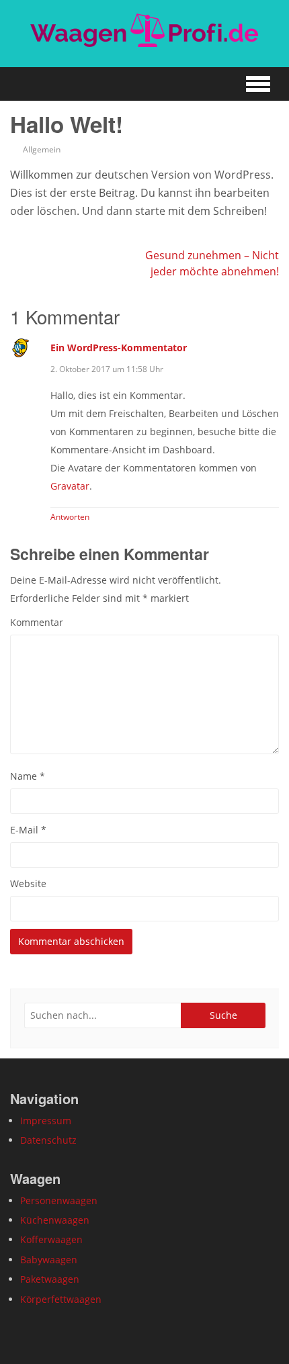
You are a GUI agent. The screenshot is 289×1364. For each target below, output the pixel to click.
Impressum (45, 1120)
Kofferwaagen (51, 1239)
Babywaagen (48, 1259)
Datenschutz (48, 1140)
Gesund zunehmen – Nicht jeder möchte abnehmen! (212, 263)
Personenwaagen (58, 1200)
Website (28, 883)
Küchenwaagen (54, 1220)
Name (27, 776)
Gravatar (69, 486)
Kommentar (36, 622)
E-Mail (28, 829)
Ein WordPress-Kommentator (118, 347)
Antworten (69, 516)
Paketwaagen (49, 1279)
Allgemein (41, 149)
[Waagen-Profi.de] (144, 30)
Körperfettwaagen (60, 1299)
